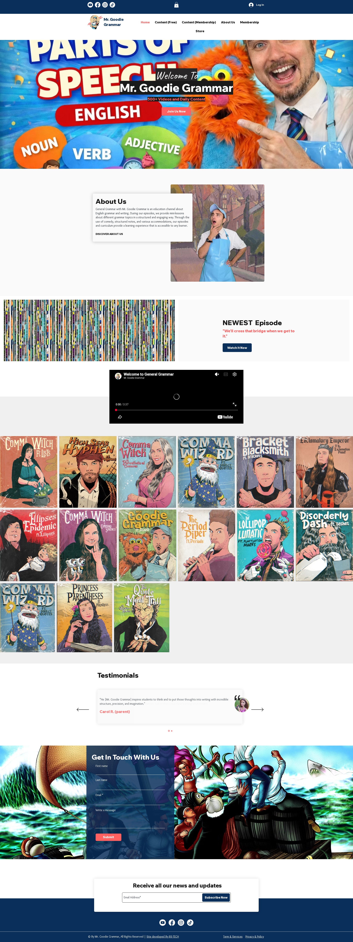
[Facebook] (97, 5)
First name (102, 766)
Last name (101, 780)
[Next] (257, 710)
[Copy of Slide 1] (171, 731)
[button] (176, 5)
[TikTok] (112, 5)
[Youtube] (90, 5)
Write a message (106, 810)
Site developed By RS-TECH (163, 936)
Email (98, 795)
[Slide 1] (168, 730)
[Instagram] (105, 5)
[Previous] (83, 710)
